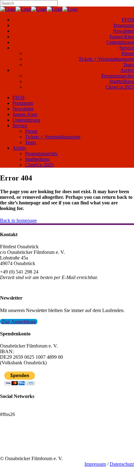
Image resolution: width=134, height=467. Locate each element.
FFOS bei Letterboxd (21, 408)
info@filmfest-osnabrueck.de (28, 285)
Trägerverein (12, 447)
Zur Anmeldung (19, 321)
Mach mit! (10, 441)
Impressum (95, 464)
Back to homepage (18, 220)
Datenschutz (122, 464)
